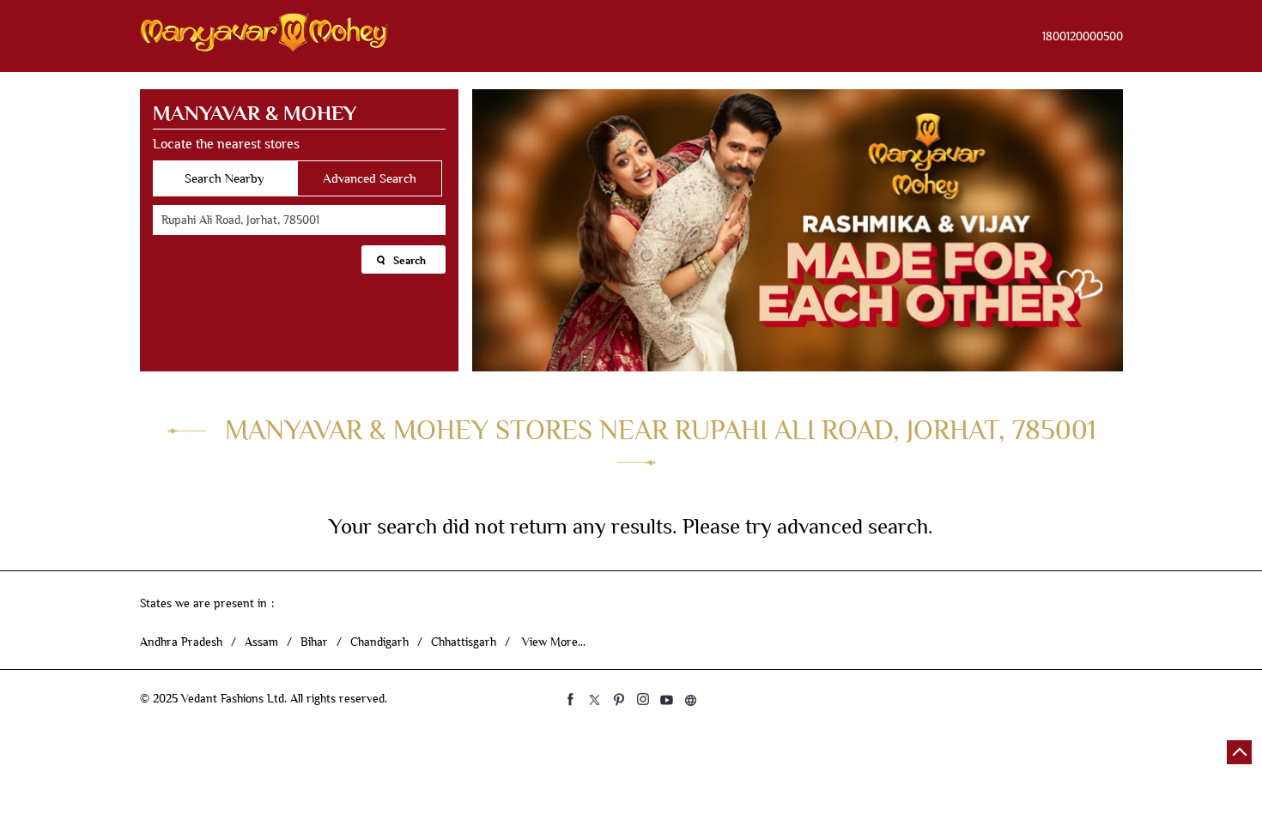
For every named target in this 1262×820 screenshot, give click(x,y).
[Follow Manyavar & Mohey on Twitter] (595, 699)
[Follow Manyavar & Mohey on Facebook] (571, 699)
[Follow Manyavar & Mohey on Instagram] (643, 699)
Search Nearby (224, 178)
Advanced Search (369, 178)
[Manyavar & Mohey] (264, 36)
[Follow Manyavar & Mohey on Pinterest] (619, 699)
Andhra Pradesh (181, 642)
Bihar (314, 642)
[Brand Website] (691, 699)
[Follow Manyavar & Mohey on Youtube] (667, 699)
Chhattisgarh (463, 642)
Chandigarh (379, 642)
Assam (261, 642)
